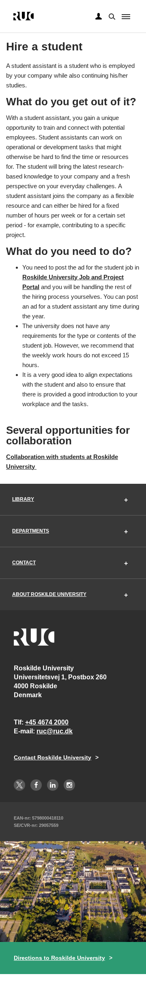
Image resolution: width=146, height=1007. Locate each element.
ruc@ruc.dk (54, 731)
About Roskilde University (49, 594)
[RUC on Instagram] (69, 785)
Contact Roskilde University (52, 757)
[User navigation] (98, 16)
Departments (30, 531)
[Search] (111, 16)
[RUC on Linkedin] (52, 785)
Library (23, 499)
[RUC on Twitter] (19, 785)
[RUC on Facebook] (36, 785)
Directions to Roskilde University (59, 958)
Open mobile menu (126, 16)
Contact (24, 562)
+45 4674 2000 (47, 722)
